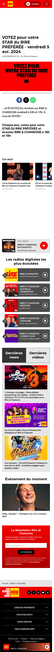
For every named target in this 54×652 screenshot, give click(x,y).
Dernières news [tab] (14, 355)
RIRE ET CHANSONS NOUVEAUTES (27, 245)
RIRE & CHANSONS (29, 273)
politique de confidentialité (13, 564)
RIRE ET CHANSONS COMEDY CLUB (29, 334)
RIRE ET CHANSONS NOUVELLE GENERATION (29, 289)
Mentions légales (37, 639)
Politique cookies (30, 641)
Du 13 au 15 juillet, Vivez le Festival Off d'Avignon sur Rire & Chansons (23, 431)
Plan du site (13, 639)
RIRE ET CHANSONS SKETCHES (29, 304)
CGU (17, 641)
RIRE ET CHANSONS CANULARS (29, 319)
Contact (24, 639)
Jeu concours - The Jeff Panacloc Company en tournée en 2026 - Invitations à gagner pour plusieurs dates (26, 465)
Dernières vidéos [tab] (38, 355)
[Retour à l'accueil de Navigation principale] (10, 4)
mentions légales (34, 562)
